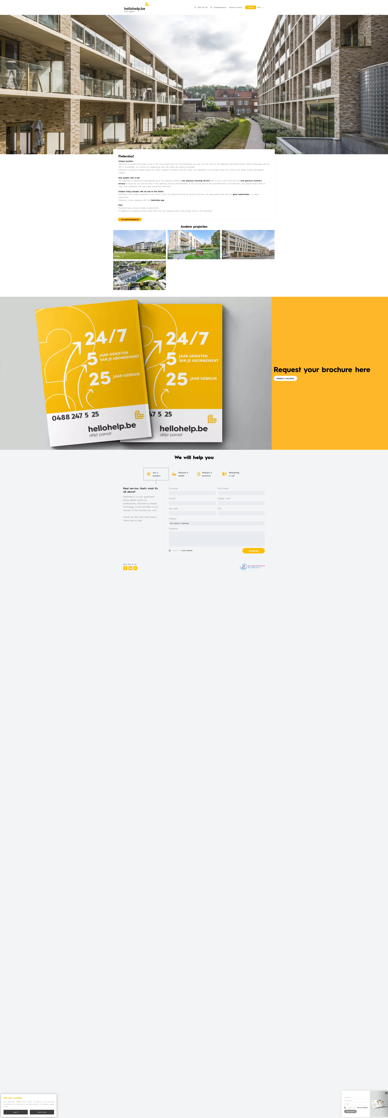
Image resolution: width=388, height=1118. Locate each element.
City (220, 508)
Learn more (42, 1112)
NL (259, 7)
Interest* (173, 518)
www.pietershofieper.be (130, 219)
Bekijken (118, 256)
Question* (174, 528)
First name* (223, 488)
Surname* (174, 488)
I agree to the (358, 1107)
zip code (173, 508)
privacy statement (187, 550)
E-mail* (172, 498)
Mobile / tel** (224, 498)
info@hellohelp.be (219, 7)
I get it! (15, 1112)
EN (263, 7)
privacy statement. (362, 1107)
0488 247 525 (202, 7)
